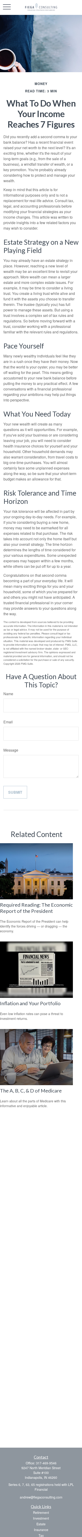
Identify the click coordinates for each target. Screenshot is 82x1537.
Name (8, 693)
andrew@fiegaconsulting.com (41, 1497)
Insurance (41, 1529)
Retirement (41, 1512)
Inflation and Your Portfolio (30, 1003)
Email (8, 722)
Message (10, 750)
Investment (41, 1518)
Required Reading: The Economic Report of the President (36, 908)
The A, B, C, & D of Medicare (31, 1090)
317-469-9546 (46, 1463)
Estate (41, 1524)
